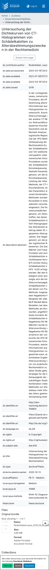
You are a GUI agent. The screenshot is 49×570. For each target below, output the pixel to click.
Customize (29, 566)
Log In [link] (34, 6)
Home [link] (5, 15)
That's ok (7, 566)
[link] (45, 522)
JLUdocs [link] (15, 15)
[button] (10, 6)
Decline (18, 566)
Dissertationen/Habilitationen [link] (18, 19)
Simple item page (24, 57)
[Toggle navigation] (43, 6)
